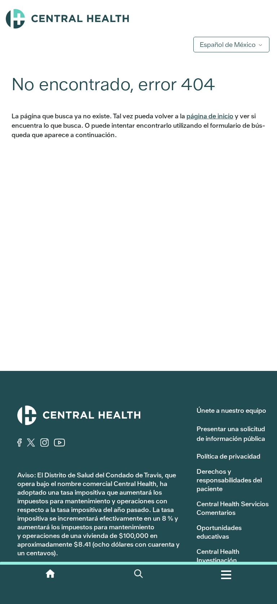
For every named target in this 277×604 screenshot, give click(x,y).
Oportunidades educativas (219, 532)
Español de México (228, 44)
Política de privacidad (228, 456)
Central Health (138, 19)
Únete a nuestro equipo (231, 410)
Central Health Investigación (218, 555)
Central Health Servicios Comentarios (233, 508)
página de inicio (209, 116)
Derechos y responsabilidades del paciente (229, 480)
